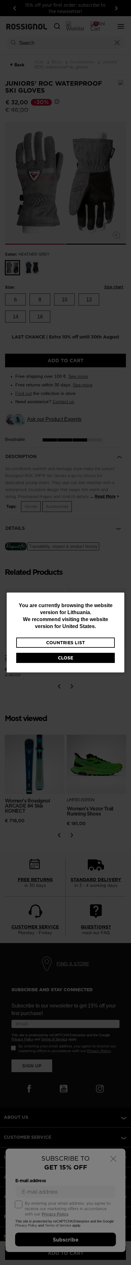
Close (65, 658)
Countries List (65, 642)
